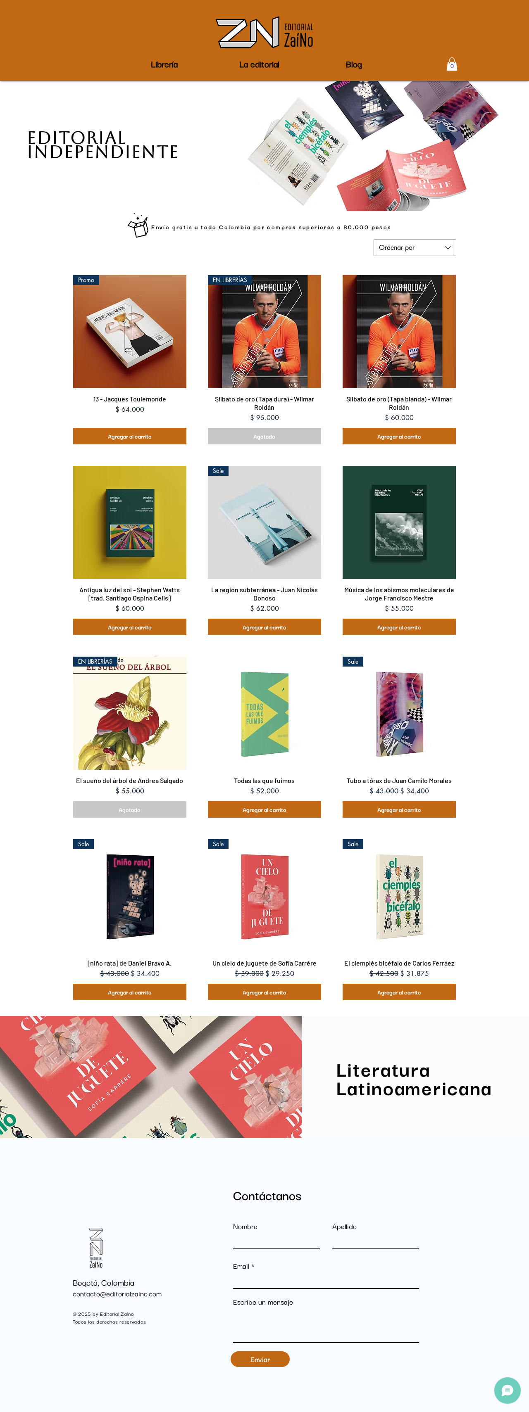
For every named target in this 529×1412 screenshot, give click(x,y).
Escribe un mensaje (263, 1302)
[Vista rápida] (399, 331)
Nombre (245, 1226)
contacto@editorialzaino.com (117, 1293)
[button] (259, 64)
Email (241, 1266)
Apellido (344, 1226)
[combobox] (415, 248)
